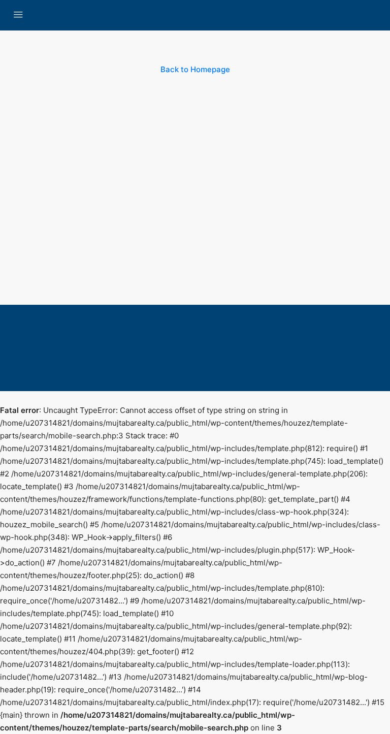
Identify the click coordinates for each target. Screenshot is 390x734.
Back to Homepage (195, 69)
